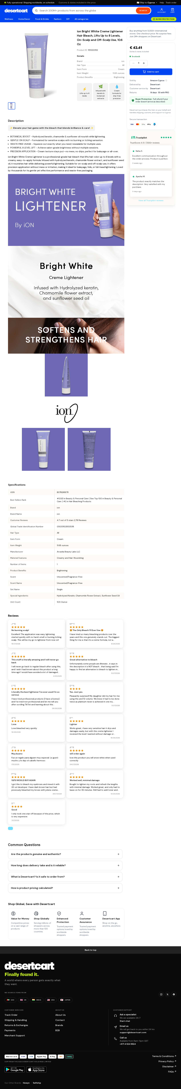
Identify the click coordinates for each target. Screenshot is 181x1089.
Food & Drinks (42, 19)
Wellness (9, 19)
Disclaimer (169, 1066)
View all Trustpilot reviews (151, 200)
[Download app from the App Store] (36, 1069)
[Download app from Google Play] (15, 1069)
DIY (68, 19)
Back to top (90, 950)
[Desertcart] (16, 10)
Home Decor (24, 19)
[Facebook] (173, 994)
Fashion (57, 19)
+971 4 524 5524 (128, 1044)
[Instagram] (161, 994)
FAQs (172, 1071)
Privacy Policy (167, 1061)
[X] (167, 994)
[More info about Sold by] (166, 80)
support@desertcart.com (133, 1032)
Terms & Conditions (164, 1056)
